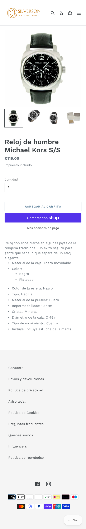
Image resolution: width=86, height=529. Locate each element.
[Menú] (79, 12)
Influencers (17, 446)
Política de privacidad (25, 390)
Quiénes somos (20, 435)
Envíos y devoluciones (26, 379)
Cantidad (11, 179)
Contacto (16, 368)
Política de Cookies (23, 413)
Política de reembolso (26, 458)
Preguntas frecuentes (25, 424)
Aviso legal (16, 401)
